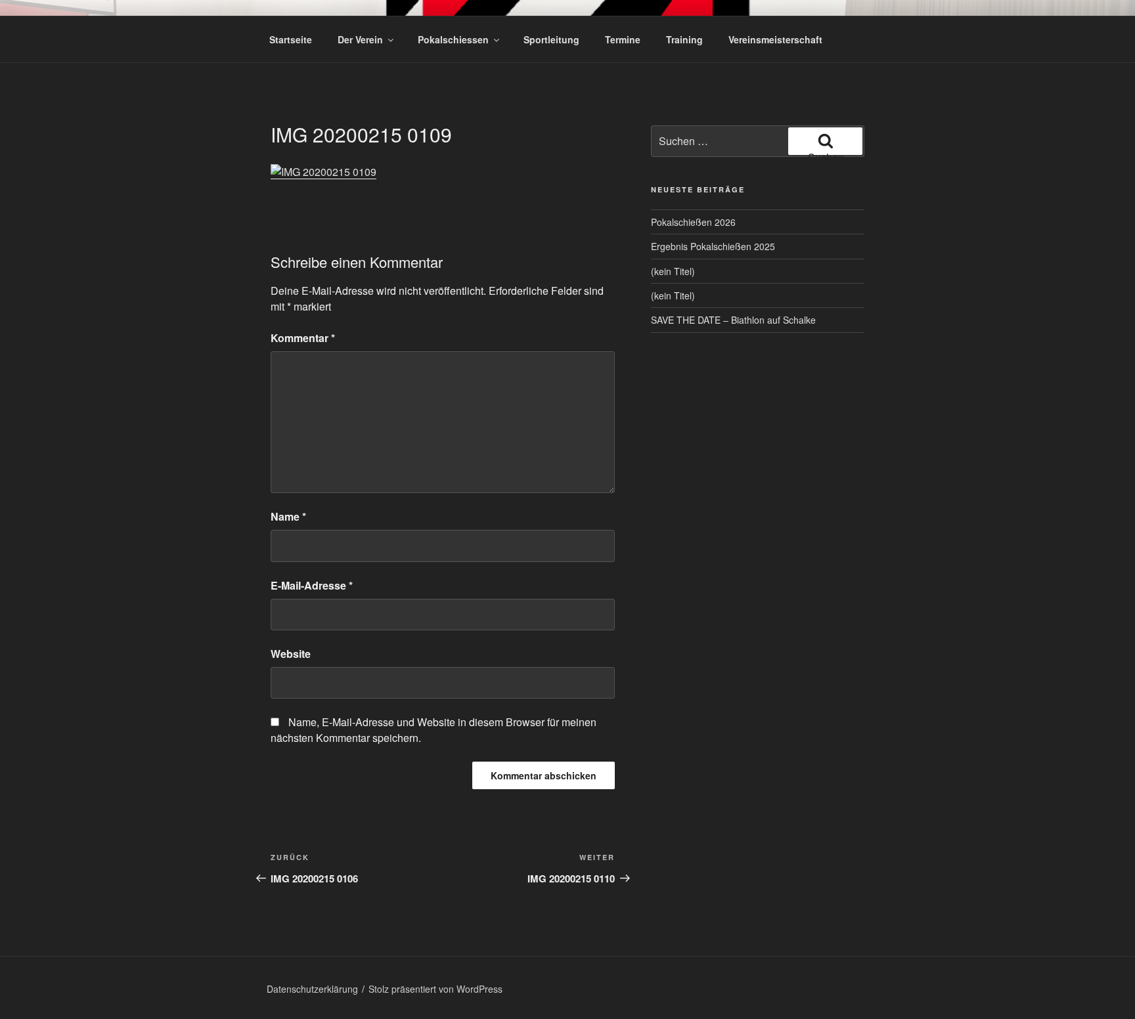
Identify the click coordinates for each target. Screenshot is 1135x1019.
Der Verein (360, 39)
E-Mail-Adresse (312, 585)
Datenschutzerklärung (312, 988)
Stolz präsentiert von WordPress (435, 988)
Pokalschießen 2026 (693, 221)
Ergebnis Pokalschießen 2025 (713, 246)
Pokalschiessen (453, 39)
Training (684, 39)
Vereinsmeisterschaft (775, 39)
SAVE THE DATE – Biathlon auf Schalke (733, 319)
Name (288, 516)
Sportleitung (551, 39)
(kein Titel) (673, 271)
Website (291, 653)
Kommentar (303, 337)
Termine (622, 39)
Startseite (290, 39)
